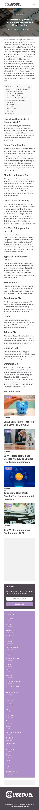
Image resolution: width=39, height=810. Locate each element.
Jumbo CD (13, 106)
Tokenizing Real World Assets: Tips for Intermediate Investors (19, 496)
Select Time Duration (16, 91)
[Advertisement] (19, 559)
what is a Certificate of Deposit (22, 47)
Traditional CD (14, 102)
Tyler (9, 29)
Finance (19, 15)
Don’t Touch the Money (16, 95)
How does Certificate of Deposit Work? (18, 89)
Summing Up (10, 113)
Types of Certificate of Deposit (15, 100)
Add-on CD (13, 109)
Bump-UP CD (14, 111)
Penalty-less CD (14, 104)
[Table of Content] (29, 86)
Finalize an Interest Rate (17, 93)
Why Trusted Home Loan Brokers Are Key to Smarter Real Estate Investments (18, 459)
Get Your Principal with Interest (19, 98)
